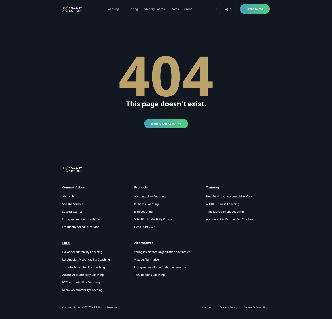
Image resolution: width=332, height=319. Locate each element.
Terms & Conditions (257, 307)
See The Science (72, 204)
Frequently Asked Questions (80, 227)
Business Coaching (146, 204)
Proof (188, 9)
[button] (115, 9)
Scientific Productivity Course (153, 219)
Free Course (255, 9)
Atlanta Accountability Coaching (83, 275)
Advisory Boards (154, 9)
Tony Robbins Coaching (149, 275)
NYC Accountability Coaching (81, 282)
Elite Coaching (143, 212)
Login (227, 9)
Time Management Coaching (225, 212)
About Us (68, 196)
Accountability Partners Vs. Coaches (229, 219)
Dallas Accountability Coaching (82, 252)
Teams (174, 9)
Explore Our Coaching (166, 124)
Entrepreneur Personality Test (82, 219)
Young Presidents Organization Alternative (162, 252)
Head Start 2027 (144, 227)
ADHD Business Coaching (222, 204)
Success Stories (72, 212)
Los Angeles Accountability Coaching (86, 259)
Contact (207, 307)
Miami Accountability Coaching (82, 290)
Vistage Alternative (146, 259)
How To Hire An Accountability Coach (230, 196)
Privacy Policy (228, 307)
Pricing (133, 9)
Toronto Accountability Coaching (83, 267)
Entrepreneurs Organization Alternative (160, 267)
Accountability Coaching (150, 196)
